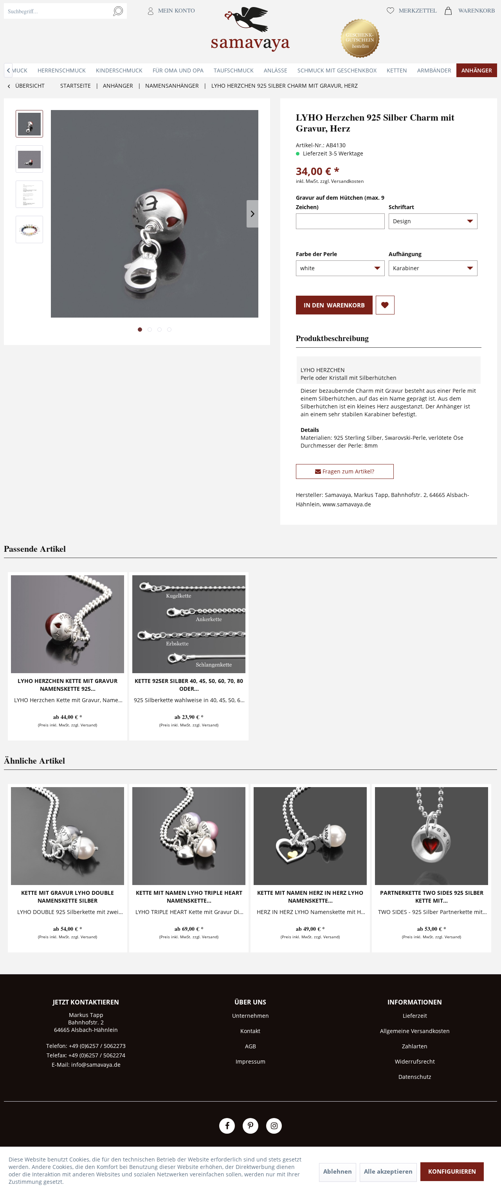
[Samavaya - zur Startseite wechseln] (250, 31)
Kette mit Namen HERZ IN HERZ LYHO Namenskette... (310, 896)
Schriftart (401, 207)
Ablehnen (337, 1171)
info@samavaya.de (96, 1064)
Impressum (250, 1061)
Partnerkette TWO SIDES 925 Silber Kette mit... (431, 896)
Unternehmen (250, 1015)
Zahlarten (414, 1046)
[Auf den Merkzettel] (385, 305)
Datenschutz (414, 1076)
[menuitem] (101, 31)
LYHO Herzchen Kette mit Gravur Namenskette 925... (67, 684)
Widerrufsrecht (415, 1061)
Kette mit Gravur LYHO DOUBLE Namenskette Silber (67, 896)
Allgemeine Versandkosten (415, 1031)
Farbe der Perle (316, 254)
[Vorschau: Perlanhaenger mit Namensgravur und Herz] (29, 123)
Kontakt (250, 1031)
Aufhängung (405, 254)
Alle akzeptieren (388, 1171)
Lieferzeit (415, 1015)
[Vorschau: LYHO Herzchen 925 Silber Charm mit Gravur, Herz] (29, 159)
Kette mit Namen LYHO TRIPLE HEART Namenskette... (189, 896)
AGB (250, 1046)
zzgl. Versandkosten (342, 181)
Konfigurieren (452, 1171)
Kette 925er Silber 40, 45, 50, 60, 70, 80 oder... (189, 684)
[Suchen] (118, 11)
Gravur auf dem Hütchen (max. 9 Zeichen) (340, 202)
